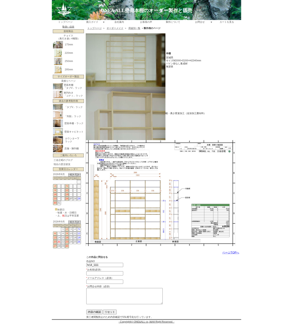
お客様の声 (146, 22)
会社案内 (119, 22)
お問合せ (200, 22)
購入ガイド (92, 22)
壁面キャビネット (74, 131)
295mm (69, 69)
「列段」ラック (72, 116)
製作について (173, 22)
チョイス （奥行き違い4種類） (68, 37)
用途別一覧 (134, 28)
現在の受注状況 (62, 164)
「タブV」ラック (73, 88)
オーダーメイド (115, 28)
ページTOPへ (230, 252)
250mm (69, 61)
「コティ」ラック (73, 95)
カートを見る (227, 22)
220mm (69, 53)
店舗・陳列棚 (71, 148)
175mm (69, 44)
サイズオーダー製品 (68, 76)
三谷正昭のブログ (63, 160)
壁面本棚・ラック (74, 123)
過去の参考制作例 (68, 101)
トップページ (65, 22)
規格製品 (68, 31)
